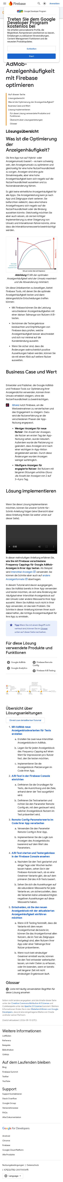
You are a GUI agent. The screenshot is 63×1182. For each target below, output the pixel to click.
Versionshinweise (10, 1108)
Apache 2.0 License (33, 1006)
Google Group (9, 1103)
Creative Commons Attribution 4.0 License (30, 1003)
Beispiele (6, 1045)
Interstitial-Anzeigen (22, 572)
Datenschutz (33, 1165)
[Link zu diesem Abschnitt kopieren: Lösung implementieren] (9, 497)
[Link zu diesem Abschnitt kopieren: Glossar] (22, 983)
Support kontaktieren (12, 1094)
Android (6, 1136)
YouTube (6, 1081)
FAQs (4, 1112)
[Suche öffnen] (39, 3)
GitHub (5, 1054)
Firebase (6, 1145)
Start (31, 56)
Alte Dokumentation (11, 1117)
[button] (18, 662)
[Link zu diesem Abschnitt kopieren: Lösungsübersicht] (41, 131)
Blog (4, 1067)
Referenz (6, 1040)
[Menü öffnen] (5, 3)
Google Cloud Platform (13, 1150)
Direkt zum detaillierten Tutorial (25, 720)
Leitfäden (6, 1035)
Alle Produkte (8, 1154)
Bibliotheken (8, 1049)
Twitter (5, 1076)
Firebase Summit (10, 1072)
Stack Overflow (9, 1098)
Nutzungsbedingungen (13, 1165)
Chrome (6, 1140)
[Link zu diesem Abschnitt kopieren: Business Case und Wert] (9, 378)
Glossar (44, 628)
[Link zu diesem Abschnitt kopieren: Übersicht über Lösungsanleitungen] (45, 713)
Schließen (31, 48)
